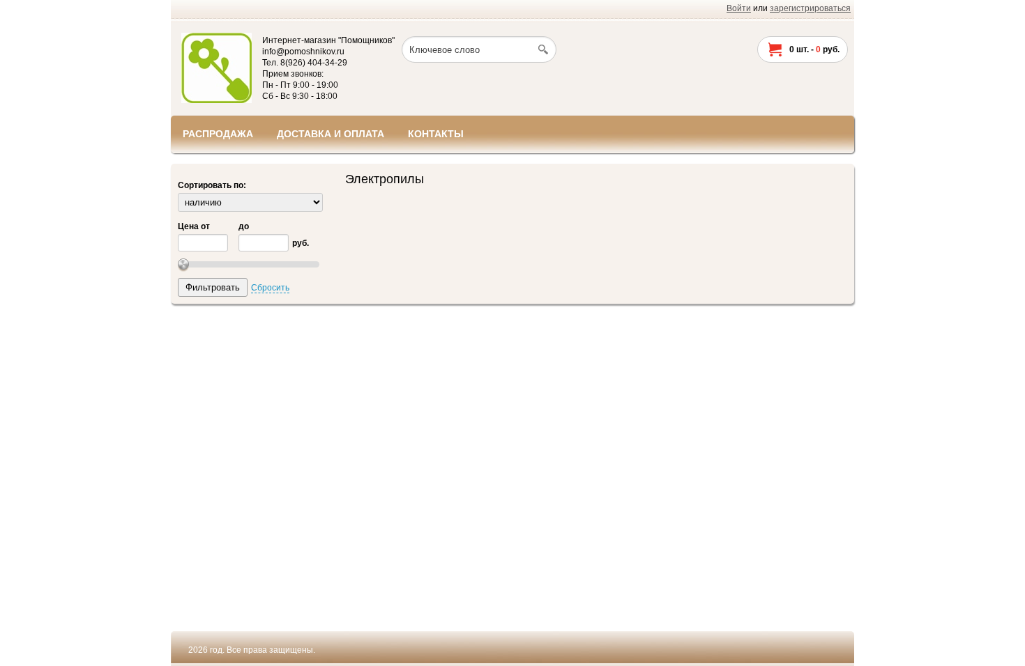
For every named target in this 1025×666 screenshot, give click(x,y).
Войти (739, 8)
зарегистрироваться (810, 8)
